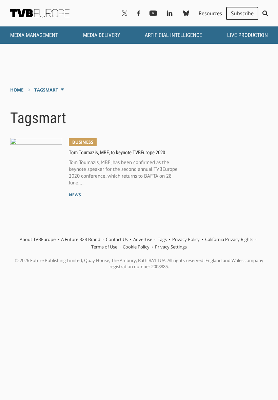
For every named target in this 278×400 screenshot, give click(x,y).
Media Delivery (101, 35)
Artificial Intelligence (173, 35)
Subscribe (242, 13)
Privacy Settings (171, 247)
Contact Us (117, 239)
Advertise (142, 239)
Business (82, 142)
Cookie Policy (136, 247)
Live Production (247, 35)
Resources (210, 13)
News (75, 195)
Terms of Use (104, 247)
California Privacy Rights (229, 239)
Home (16, 90)
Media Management (34, 35)
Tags (162, 239)
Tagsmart (46, 90)
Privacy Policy (186, 239)
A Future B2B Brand (80, 239)
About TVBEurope (38, 239)
